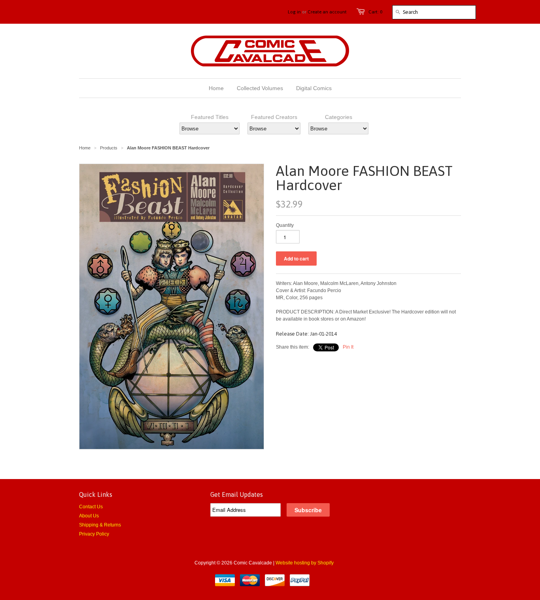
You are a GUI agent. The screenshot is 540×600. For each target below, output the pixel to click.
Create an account (327, 12)
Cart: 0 (375, 12)
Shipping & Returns (100, 525)
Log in (294, 12)
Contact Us (91, 506)
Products (108, 147)
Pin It (348, 347)
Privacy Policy (94, 534)
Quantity (285, 225)
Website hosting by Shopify (305, 563)
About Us (89, 516)
